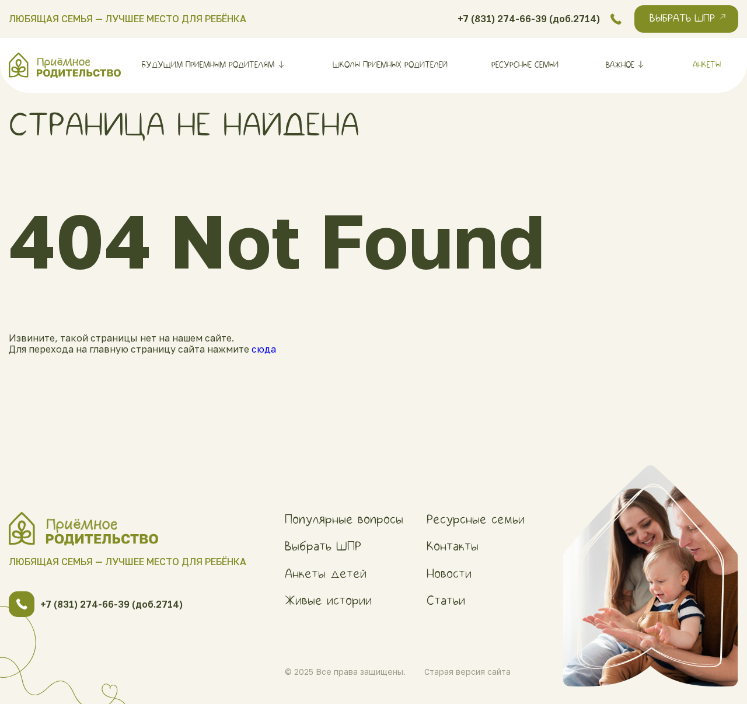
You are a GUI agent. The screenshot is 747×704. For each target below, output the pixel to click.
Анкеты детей (325, 573)
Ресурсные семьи (524, 65)
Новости (449, 573)
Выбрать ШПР (323, 546)
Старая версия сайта (467, 672)
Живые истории (328, 600)
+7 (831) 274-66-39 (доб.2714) (529, 19)
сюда (264, 349)
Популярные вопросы (344, 519)
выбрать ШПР (682, 18)
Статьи (446, 600)
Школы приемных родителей (390, 65)
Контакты (453, 546)
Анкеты (707, 65)
